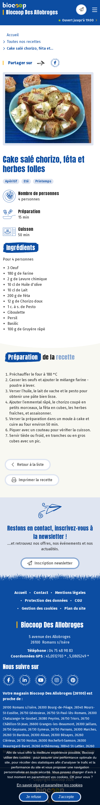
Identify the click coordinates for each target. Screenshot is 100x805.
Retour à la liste (30, 464)
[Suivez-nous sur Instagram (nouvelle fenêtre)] (57, 680)
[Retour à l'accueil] (14, 5)
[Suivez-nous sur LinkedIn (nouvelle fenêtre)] (24, 680)
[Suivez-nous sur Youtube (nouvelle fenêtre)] (41, 680)
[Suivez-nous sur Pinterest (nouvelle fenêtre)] (73, 680)
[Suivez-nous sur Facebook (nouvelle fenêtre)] (8, 680)
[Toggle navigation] (94, 11)
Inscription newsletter (53, 563)
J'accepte (66, 797)
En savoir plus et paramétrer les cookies (50, 785)
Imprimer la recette (35, 480)
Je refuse (33, 797)
